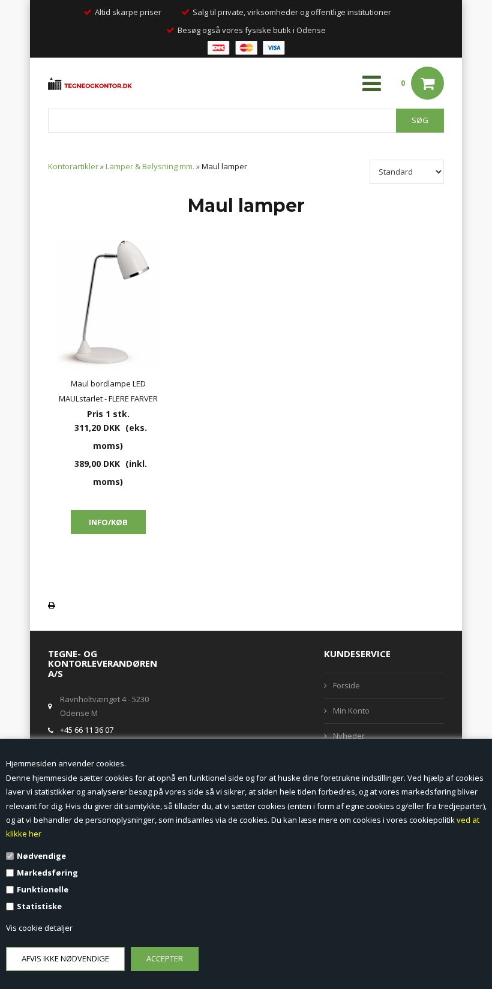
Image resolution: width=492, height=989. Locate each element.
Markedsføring (47, 872)
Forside (346, 685)
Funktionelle (42, 889)
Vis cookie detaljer (39, 927)
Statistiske (39, 906)
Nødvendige (41, 855)
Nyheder (349, 735)
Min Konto (351, 710)
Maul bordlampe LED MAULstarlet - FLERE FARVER (108, 391)
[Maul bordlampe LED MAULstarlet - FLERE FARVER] (108, 304)
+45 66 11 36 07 (86, 729)
